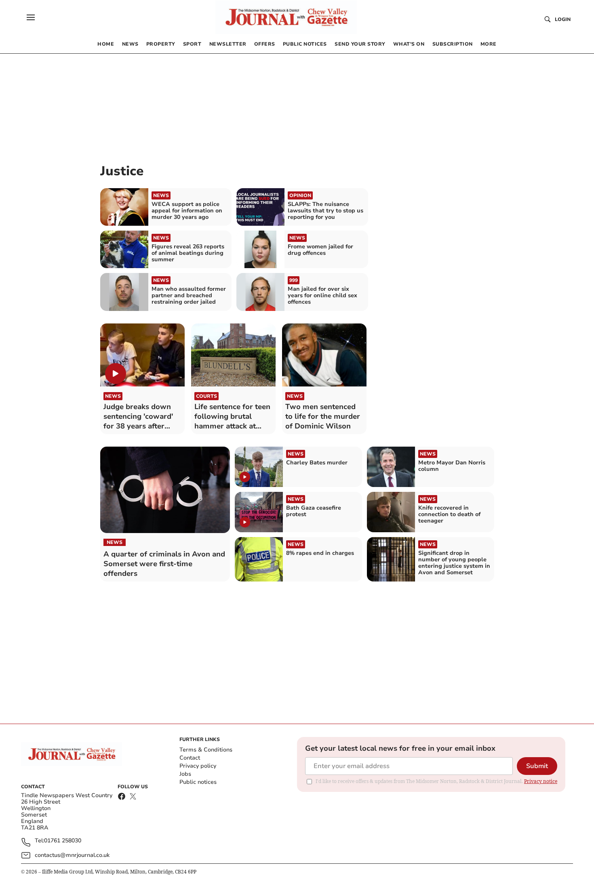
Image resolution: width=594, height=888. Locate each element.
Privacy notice (540, 781)
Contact (189, 758)
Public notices (198, 782)
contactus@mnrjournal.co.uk (72, 855)
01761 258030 (62, 841)
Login (563, 19)
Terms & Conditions (205, 750)
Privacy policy (197, 766)
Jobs (185, 774)
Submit (537, 766)
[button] (30, 17)
